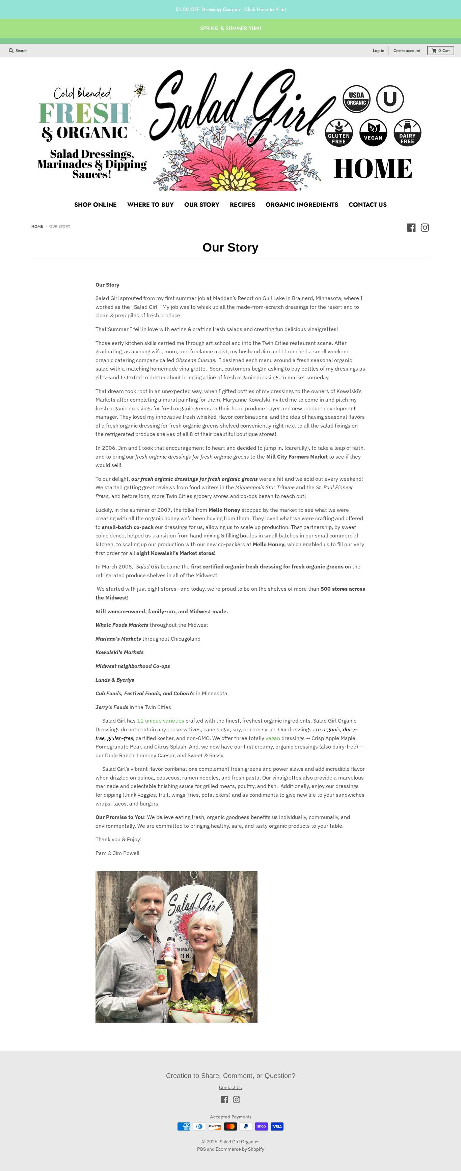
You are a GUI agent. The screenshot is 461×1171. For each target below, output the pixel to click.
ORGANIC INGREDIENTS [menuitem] (302, 204)
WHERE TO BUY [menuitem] (150, 204)
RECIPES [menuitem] (242, 204)
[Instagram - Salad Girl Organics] (425, 227)
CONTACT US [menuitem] (368, 204)
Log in (378, 51)
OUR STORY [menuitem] (201, 204)
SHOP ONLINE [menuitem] (95, 204)
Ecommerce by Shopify (240, 1149)
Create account (407, 51)
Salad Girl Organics (240, 1142)
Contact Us (230, 1087)
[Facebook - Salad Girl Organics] (411, 227)
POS (201, 1149)
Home (37, 226)
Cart (444, 51)
